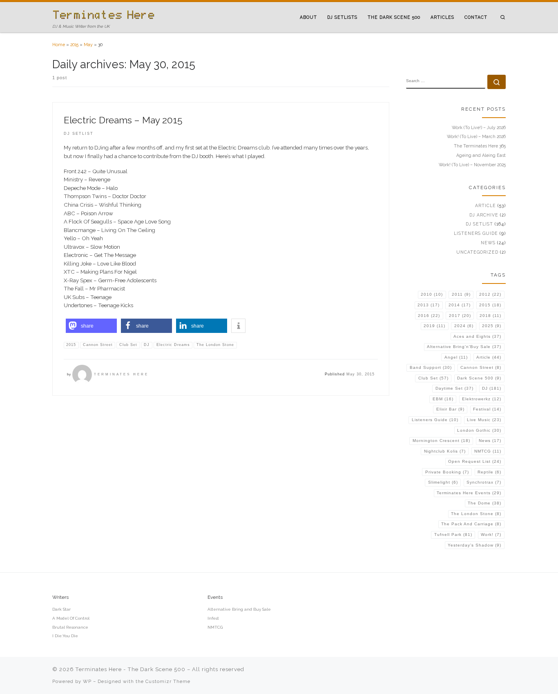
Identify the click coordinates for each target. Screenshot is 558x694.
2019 (434, 326)
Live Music (484, 419)
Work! (491, 534)
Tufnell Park (453, 534)
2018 (490, 315)
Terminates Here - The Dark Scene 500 (130, 669)
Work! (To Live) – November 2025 (472, 164)
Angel (456, 357)
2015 (74, 44)
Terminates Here (121, 374)
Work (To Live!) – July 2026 (479, 127)
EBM (443, 399)
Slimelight (443, 482)
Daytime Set (454, 388)
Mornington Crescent (441, 440)
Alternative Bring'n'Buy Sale (464, 346)
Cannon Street (480, 367)
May (88, 44)
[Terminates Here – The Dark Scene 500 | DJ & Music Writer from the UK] (103, 13)
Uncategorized (477, 252)
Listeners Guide (476, 233)
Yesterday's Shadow (474, 545)
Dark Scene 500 (479, 378)
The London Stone (476, 513)
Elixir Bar (450, 409)
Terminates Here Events (469, 493)
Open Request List (474, 461)
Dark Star (61, 609)
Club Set (433, 378)
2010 (432, 294)
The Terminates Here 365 (480, 145)
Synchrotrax (483, 482)
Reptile (489, 472)
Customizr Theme (167, 681)
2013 (428, 305)
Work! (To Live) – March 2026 (476, 136)
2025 (491, 326)
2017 (460, 315)
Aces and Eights (477, 336)
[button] (91, 326)
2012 (490, 294)
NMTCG (487, 451)
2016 (429, 315)
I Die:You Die (65, 636)
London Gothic (479, 430)
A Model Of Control (70, 618)
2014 (460, 305)
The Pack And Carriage (471, 524)
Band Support (431, 367)
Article (485, 205)
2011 (461, 294)
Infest (213, 618)
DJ (491, 388)
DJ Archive (483, 214)
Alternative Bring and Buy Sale (239, 609)
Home (58, 44)
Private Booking (447, 472)
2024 (463, 326)
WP (87, 681)
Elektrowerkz (481, 399)
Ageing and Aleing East (481, 155)
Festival (487, 409)
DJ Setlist (479, 223)
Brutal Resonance (70, 627)
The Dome (484, 503)
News (488, 242)
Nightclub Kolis (445, 451)
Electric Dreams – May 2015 (123, 119)
